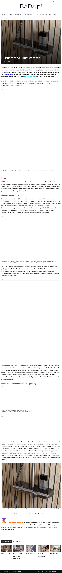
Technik (36, 14)
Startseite (54, 571)
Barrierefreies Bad (28, 14)
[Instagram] (54, 1)
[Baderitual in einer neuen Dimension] (55, 548)
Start (2, 18)
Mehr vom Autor (17, 541)
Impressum (41, 571)
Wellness (48, 14)
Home (3, 14)
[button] (58, 15)
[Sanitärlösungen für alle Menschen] (31, 548)
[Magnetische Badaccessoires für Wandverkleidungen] (43, 548)
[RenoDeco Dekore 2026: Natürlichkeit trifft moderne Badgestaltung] (18, 548)
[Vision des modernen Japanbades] (6, 548)
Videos (54, 14)
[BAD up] (31, 7)
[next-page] (5, 561)
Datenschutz (48, 571)
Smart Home (18, 14)
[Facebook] (51, 1)
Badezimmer (10, 14)
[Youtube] (59, 1)
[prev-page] (2, 561)
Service (42, 14)
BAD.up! (7, 61)
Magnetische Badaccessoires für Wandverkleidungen (42, 555)
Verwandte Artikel (6, 541)
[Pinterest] (56, 1)
